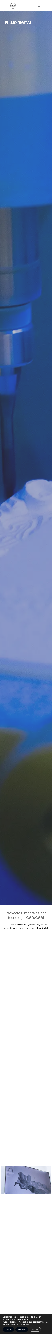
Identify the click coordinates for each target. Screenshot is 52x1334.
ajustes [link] (26, 1324)
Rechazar (22, 1329)
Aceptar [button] (8, 1329)
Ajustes (35, 1329)
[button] (39, 5)
